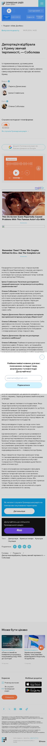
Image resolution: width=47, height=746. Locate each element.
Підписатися (23, 385)
